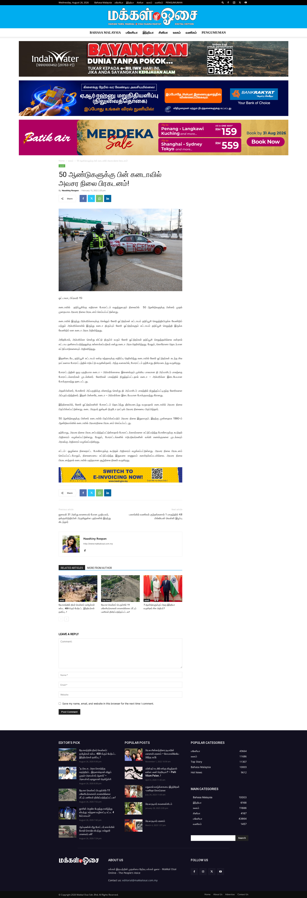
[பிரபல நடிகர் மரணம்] (133, 825)
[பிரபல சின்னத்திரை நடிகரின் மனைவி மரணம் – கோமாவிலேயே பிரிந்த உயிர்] (133, 754)
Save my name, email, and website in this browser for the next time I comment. (108, 703)
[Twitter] (240, 2)
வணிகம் (159, 2)
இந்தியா (130, 2)
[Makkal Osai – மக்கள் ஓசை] (153, 17)
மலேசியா (119, 2)
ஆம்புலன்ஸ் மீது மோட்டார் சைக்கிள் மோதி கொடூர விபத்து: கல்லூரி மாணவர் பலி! (97, 831)
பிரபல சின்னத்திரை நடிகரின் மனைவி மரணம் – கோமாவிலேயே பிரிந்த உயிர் (162, 754)
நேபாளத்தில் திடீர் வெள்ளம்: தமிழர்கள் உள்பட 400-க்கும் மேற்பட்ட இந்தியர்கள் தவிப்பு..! (77, 608)
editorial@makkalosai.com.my (140, 880)
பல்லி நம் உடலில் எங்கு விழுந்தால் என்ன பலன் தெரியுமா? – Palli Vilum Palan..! (161, 772)
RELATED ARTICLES (72, 567)
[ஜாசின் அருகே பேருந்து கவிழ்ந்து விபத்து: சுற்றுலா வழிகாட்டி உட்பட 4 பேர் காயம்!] (67, 813)
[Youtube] (245, 2)
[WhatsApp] (99, 198)
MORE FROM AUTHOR (99, 567)
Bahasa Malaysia (103, 2)
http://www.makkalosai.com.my (98, 543)
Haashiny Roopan (70, 190)
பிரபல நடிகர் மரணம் (155, 821)
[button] (222, 2)
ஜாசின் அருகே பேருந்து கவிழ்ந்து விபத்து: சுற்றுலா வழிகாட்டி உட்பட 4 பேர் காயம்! (96, 812)
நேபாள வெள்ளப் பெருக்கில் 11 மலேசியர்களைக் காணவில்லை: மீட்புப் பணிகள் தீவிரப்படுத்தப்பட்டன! (118, 608)
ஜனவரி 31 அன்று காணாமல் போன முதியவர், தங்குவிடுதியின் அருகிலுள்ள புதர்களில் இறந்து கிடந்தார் (85, 518)
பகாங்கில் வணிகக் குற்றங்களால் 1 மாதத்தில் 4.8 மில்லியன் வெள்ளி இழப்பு (155, 516)
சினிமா (140, 2)
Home (62, 160)
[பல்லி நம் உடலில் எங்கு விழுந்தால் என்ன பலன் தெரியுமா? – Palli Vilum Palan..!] (133, 773)
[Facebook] (228, 2)
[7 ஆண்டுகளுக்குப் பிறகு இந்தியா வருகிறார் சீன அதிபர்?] (163, 588)
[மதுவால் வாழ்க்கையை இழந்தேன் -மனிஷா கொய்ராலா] (133, 791)
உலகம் (149, 2)
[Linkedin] (107, 198)
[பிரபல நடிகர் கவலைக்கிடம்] (133, 808)
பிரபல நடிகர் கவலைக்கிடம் (158, 803)
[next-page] (66, 619)
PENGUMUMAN (174, 2)
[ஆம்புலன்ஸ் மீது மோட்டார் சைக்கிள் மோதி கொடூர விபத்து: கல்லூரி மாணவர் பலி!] (67, 831)
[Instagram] (234, 2)
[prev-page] (61, 619)
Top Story (106, 600)
